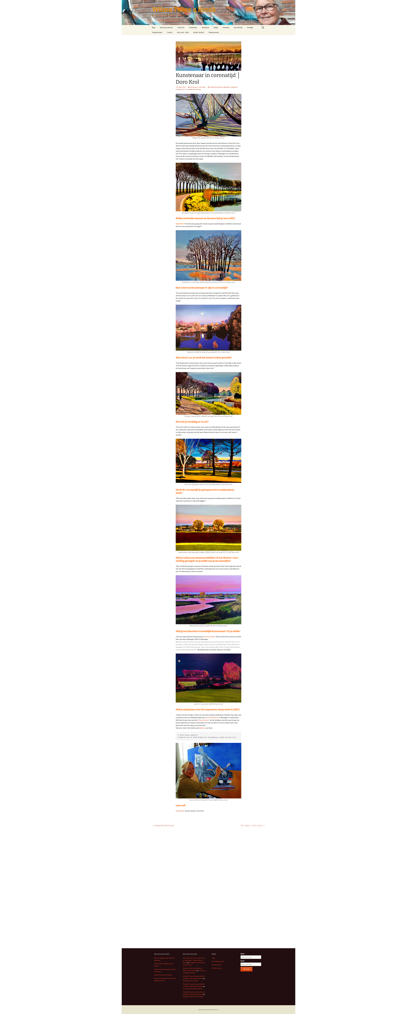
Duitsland (226, 27)
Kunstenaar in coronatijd (197, 87)
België (216, 27)
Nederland (205, 27)
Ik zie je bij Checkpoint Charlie (192, 989)
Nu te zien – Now (183, 32)
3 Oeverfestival (203, 720)
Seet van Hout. (209, 637)
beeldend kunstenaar (216, 87)
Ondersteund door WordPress (208, 1010)
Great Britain (238, 27)
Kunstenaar (180, 811)
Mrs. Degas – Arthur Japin (253, 825)
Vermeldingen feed (218, 961)
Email (242, 961)
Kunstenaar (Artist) (166, 27)
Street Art (181, 27)
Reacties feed (216, 965)
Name (243, 954)
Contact (169, 32)
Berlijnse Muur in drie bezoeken (193, 997)
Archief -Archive (198, 32)
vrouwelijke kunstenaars (193, 89)
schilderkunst (180, 89)
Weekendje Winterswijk (163, 825)
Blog (153, 27)
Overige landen (157, 32)
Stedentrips (193, 27)
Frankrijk (250, 27)
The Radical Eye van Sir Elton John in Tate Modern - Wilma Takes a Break (194, 960)
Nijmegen (227, 87)
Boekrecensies (214, 32)
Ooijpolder (234, 87)
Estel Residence (212, 717)
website (202, 728)
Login (213, 958)
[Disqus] (208, 859)
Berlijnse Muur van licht (190, 981)
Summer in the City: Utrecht (163, 975)
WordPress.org (217, 968)
